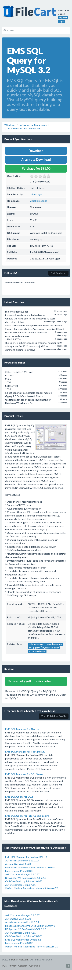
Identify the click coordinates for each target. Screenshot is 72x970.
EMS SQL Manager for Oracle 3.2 (23, 939)
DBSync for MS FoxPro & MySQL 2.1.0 (25, 877)
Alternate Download (36, 159)
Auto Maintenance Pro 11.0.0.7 (22, 860)
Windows (9, 124)
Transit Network (19, 959)
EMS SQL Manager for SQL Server (24, 774)
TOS (4, 965)
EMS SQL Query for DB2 (19, 796)
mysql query (34, 648)
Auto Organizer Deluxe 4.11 (20, 884)
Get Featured (58, 273)
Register (63, 17)
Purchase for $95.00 (36, 168)
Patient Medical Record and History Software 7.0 (31, 888)
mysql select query (37, 651)
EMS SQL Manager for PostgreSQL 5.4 (26, 857)
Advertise (34, 965)
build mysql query (37, 644)
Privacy (12, 965)
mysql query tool (54, 644)
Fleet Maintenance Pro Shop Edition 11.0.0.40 (30, 867)
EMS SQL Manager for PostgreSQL (25, 751)
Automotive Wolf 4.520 (18, 863)
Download (36, 151)
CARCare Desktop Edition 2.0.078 (23, 881)
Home (10, 30)
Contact (22, 965)
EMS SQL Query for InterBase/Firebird (27, 815)
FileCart (30, 13)
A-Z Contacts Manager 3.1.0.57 (22, 874)
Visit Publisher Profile (53, 716)
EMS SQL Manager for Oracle (22, 729)
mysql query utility (50, 648)
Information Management (34, 124)
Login (61, 21)
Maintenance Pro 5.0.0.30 (19, 870)
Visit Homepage (38, 200)
